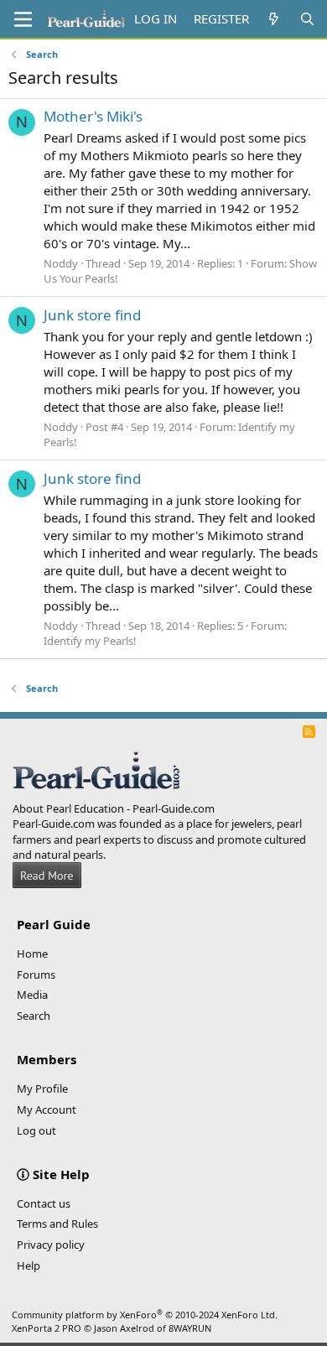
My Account (46, 1109)
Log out (36, 1130)
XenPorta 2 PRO (46, 1328)
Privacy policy (51, 1244)
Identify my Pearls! (90, 640)
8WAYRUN (190, 1328)
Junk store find (92, 315)
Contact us (43, 1203)
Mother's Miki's (93, 116)
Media (32, 994)
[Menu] (23, 19)
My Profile (42, 1088)
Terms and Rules (57, 1223)
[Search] (307, 18)
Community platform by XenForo (145, 1314)
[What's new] (273, 18)
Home (32, 953)
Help (28, 1265)
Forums (36, 974)
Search (33, 1015)
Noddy (61, 263)
